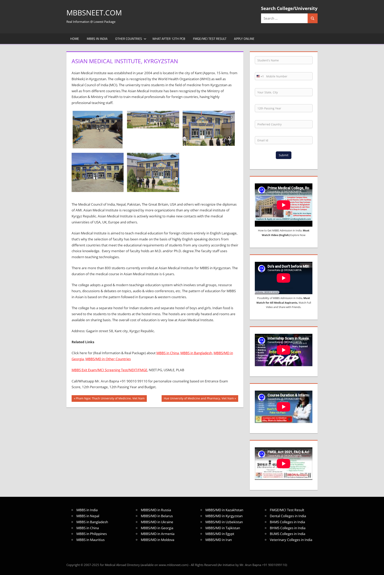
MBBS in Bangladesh (196, 353)
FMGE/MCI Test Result (209, 38)
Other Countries (128, 38)
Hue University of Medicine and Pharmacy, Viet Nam (199, 399)
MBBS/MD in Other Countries (108, 359)
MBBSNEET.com (94, 13)
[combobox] (259, 76)
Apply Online (244, 38)
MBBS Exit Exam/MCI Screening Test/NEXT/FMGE (109, 370)
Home (74, 38)
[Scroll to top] (377, 568)
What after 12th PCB (168, 38)
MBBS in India (97, 38)
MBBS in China (167, 353)
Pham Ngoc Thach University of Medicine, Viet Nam (110, 399)
